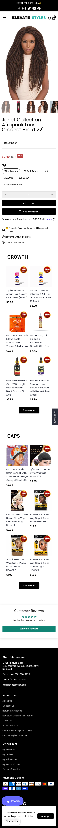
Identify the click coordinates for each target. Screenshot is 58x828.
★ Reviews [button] (55, 417)
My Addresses (9, 759)
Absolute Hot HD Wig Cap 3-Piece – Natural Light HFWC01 (41, 565)
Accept (45, 816)
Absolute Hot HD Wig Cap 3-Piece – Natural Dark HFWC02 (17, 565)
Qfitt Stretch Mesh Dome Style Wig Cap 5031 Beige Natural (17, 520)
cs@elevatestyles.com (14, 684)
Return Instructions (12, 710)
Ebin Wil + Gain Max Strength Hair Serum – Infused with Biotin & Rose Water (41, 387)
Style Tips (7, 720)
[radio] (11, 171)
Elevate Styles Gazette (14, 735)
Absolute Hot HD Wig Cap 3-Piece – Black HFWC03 (41, 518)
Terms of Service (11, 769)
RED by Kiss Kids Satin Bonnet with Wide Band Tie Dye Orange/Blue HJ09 (17, 475)
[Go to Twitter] (29, 8)
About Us (7, 700)
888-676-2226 (22, 674)
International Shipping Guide (17, 730)
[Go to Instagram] (24, 8)
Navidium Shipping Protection (17, 715)
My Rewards (8, 749)
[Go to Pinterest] (39, 8)
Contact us (8, 705)
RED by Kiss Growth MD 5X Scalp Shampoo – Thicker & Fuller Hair (17, 341)
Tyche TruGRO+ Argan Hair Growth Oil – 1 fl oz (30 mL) (17, 294)
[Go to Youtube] (34, 8)
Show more (29, 410)
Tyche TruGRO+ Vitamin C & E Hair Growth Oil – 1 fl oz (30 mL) (40, 296)
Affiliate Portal (10, 725)
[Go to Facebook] (19, 8)
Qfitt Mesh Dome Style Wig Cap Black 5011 (40, 473)
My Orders (7, 754)
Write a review (29, 628)
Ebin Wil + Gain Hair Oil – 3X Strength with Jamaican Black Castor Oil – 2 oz (17, 387)
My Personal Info (11, 764)
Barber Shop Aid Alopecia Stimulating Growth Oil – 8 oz (39, 341)
